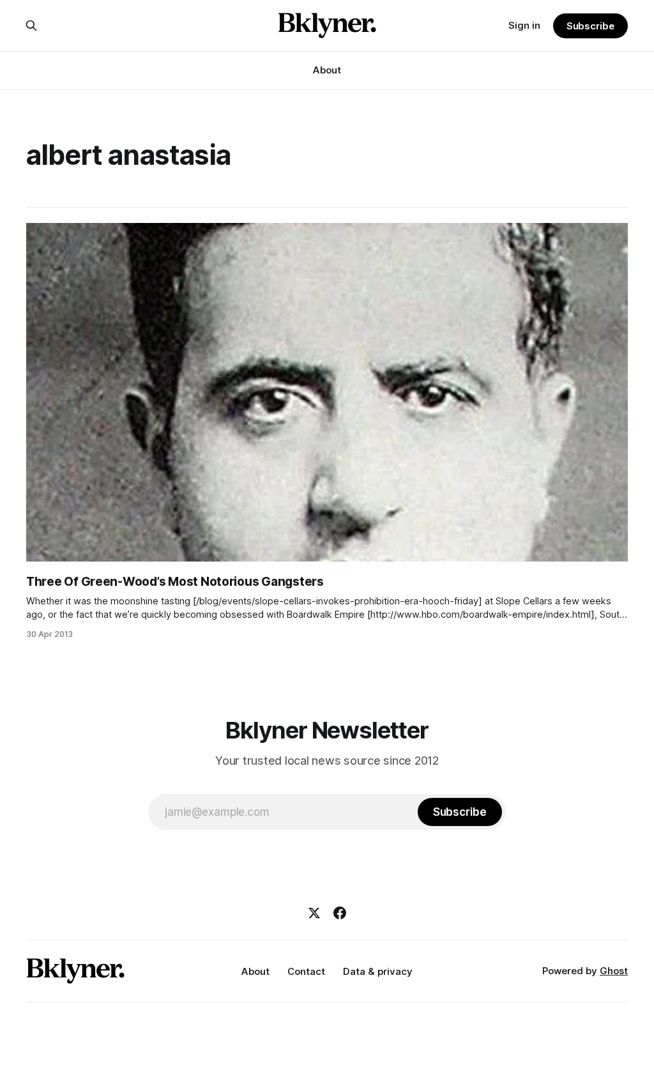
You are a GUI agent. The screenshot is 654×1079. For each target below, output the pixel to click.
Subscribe (590, 26)
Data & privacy (378, 971)
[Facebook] (339, 913)
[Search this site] (31, 25)
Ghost (614, 971)
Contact (306, 971)
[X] (314, 913)
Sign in (524, 25)
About (327, 70)
